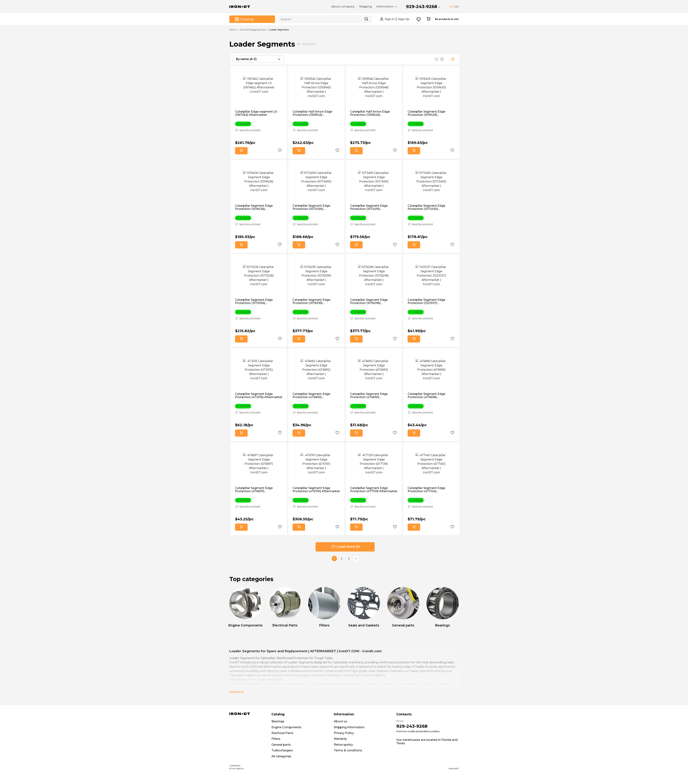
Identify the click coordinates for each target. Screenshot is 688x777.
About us (340, 721)
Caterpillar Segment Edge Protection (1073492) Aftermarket (426, 207)
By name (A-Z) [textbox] (246, 59)
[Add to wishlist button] (280, 151)
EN (451, 6)
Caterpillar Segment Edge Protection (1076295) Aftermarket (311, 301)
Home (232, 29)
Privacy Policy (344, 733)
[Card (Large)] (452, 59)
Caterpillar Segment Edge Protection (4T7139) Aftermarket (373, 489)
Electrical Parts (282, 733)
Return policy (343, 744)
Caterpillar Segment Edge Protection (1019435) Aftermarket (426, 113)
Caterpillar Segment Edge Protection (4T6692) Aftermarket (311, 395)
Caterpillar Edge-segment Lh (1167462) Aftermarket (256, 113)
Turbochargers (282, 750)
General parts (281, 744)
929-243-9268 (421, 6)
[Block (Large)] (447, 59)
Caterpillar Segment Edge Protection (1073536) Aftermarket (254, 301)
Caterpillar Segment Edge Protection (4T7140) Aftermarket (426, 489)
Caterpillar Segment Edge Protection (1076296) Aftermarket (369, 301)
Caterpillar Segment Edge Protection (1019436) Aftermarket (254, 207)
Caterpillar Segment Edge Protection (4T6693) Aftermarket (369, 395)
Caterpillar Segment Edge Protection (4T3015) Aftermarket (258, 395)
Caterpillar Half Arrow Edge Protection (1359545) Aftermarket (312, 113)
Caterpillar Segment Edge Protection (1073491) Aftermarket (369, 207)
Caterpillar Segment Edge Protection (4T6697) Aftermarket (254, 489)
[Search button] (366, 19)
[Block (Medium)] (442, 59)
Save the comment (250, 130)
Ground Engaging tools (253, 29)
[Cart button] (428, 19)
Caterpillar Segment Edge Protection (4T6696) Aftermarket (426, 395)
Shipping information (349, 727)
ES (457, 6)
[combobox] (258, 59)
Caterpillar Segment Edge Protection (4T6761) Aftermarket (316, 489)
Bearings (277, 721)
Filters (275, 738)
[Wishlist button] (419, 19)
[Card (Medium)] (436, 59)
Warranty (340, 738)
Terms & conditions (348, 750)
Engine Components (286, 727)
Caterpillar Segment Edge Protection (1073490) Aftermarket (311, 207)
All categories (281, 756)
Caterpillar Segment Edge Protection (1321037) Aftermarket (426, 301)
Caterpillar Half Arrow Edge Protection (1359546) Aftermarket (370, 113)
